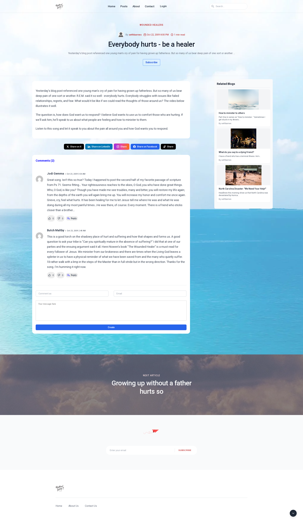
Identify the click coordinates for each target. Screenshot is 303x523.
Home (111, 6)
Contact (149, 6)
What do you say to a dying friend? (236, 152)
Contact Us (91, 505)
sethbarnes (135, 34)
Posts (124, 6)
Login (163, 6)
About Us (73, 505)
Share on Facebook (147, 146)
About (136, 6)
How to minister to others (232, 113)
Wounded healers (151, 25)
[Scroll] (293, 513)
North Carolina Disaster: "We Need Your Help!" (242, 188)
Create (111, 327)
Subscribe (151, 62)
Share (123, 146)
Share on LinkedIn (101, 146)
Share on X (75, 146)
